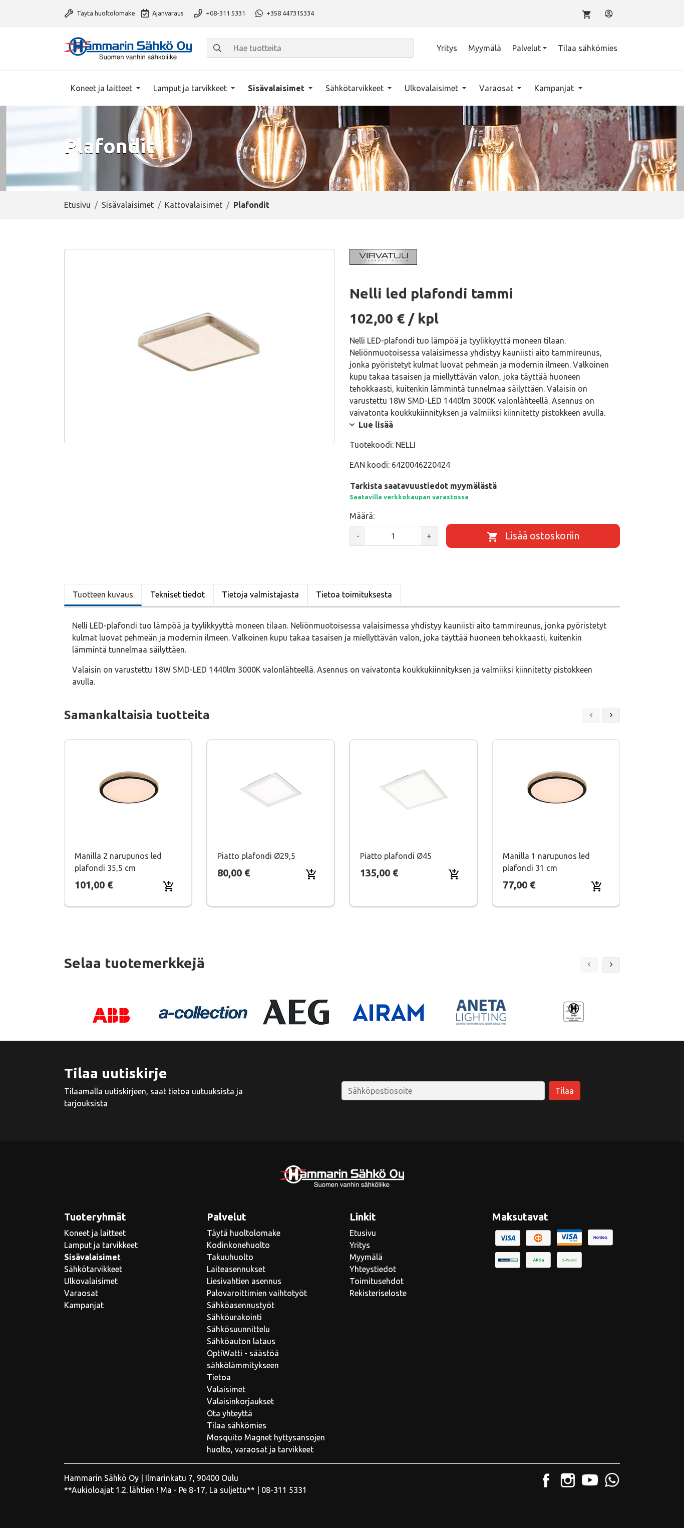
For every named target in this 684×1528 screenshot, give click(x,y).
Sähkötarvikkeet (355, 88)
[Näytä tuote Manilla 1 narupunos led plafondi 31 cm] (556, 790)
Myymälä (484, 48)
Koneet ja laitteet (102, 88)
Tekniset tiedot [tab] (177, 594)
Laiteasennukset (236, 1269)
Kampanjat (555, 88)
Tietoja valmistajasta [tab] (260, 594)
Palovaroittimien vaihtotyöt (257, 1293)
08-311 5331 (284, 1489)
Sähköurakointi (234, 1317)
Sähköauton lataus (241, 1341)
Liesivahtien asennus (244, 1281)
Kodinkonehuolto (238, 1245)
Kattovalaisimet (193, 204)
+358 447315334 (289, 13)
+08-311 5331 (224, 13)
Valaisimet (226, 1389)
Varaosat (497, 88)
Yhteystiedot (373, 1269)
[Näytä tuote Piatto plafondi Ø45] (414, 790)
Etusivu (77, 204)
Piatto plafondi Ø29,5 (256, 855)
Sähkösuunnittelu (238, 1329)
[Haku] (217, 48)
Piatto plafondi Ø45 (396, 855)
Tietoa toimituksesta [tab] (354, 594)
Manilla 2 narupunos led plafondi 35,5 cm (118, 861)
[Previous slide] (591, 715)
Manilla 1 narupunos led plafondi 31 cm (546, 861)
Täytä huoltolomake (105, 13)
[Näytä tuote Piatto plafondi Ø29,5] (271, 790)
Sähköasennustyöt (240, 1305)
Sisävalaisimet (277, 88)
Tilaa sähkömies (587, 48)
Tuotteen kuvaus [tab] (103, 594)
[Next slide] (611, 715)
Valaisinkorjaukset (240, 1401)
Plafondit (251, 204)
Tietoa (219, 1377)
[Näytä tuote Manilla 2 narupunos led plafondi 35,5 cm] (128, 790)
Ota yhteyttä (229, 1413)
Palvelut (526, 48)
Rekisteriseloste (378, 1293)
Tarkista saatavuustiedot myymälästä (423, 485)
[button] (611, 965)
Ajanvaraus (167, 13)
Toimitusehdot (377, 1281)
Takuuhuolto (230, 1257)
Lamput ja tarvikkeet (191, 88)
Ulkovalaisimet (432, 88)
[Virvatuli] (383, 257)
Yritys (447, 48)
